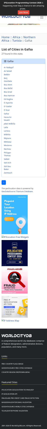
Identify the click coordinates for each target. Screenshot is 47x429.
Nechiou (7, 149)
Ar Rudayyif (9, 67)
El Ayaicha (8, 102)
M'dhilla (7, 134)
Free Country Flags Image (12, 364)
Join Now (23, 12)
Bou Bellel (8, 88)
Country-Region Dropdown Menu (16, 372)
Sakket (6, 159)
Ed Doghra (8, 99)
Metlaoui (7, 142)
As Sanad (8, 71)
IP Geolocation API (9, 394)
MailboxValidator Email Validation (16, 402)
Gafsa (6, 113)
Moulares (8, 145)
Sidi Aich (7, 162)
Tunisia (17, 40)
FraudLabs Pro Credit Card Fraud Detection (20, 398)
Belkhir (7, 74)
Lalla (6, 127)
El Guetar (8, 106)
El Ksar (7, 110)
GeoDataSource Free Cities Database (17, 368)
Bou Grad (8, 92)
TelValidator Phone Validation (15, 411)
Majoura (7, 138)
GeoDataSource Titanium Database (17, 191)
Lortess (7, 131)
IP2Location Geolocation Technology (18, 390)
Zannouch (8, 172)
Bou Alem (8, 84)
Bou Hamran (9, 95)
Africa (16, 37)
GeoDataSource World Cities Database (18, 407)
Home (6, 37)
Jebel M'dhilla (9, 123)
